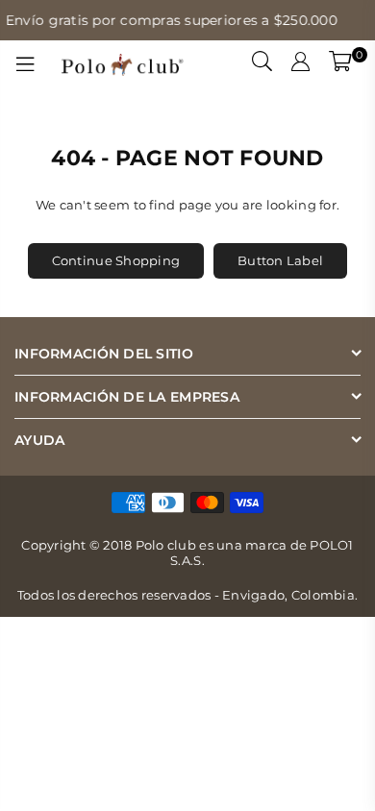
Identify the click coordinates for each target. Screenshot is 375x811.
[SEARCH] (262, 64)
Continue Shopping (116, 260)
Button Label (280, 260)
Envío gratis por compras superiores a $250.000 (168, 20)
